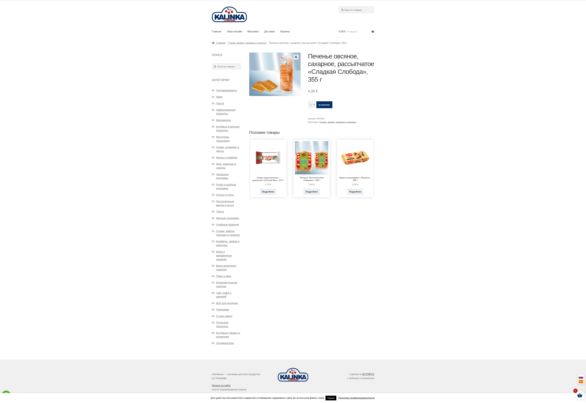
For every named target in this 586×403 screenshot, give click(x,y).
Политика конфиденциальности (356, 398)
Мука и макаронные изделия (224, 255)
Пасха (220, 103)
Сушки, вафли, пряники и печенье (247, 43)
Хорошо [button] (331, 398)
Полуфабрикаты (226, 90)
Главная (216, 31)
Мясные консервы (227, 218)
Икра (219, 96)
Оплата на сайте (221, 385)
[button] (296, 57)
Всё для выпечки (227, 303)
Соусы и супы (225, 194)
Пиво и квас (223, 276)
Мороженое (223, 120)
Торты (220, 211)
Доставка (269, 31)
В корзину (324, 104)
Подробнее (268, 191)
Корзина (285, 31)
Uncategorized (225, 343)
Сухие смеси (224, 316)
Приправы (222, 309)
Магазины (253, 31)
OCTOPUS (368, 374)
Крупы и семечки (226, 157)
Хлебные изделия (227, 224)
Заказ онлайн (234, 31)
